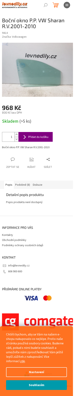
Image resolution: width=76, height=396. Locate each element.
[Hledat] (46, 5)
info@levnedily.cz (19, 266)
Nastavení (36, 372)
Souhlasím (36, 385)
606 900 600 (15, 271)
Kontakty (7, 235)
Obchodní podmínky (14, 240)
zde (22, 361)
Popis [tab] (8, 185)
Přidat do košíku (38, 136)
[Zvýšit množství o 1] (16, 134)
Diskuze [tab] (37, 185)
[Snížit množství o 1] (16, 139)
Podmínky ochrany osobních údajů (22, 245)
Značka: (14, 37)
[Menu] (67, 5)
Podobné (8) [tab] (22, 185)
